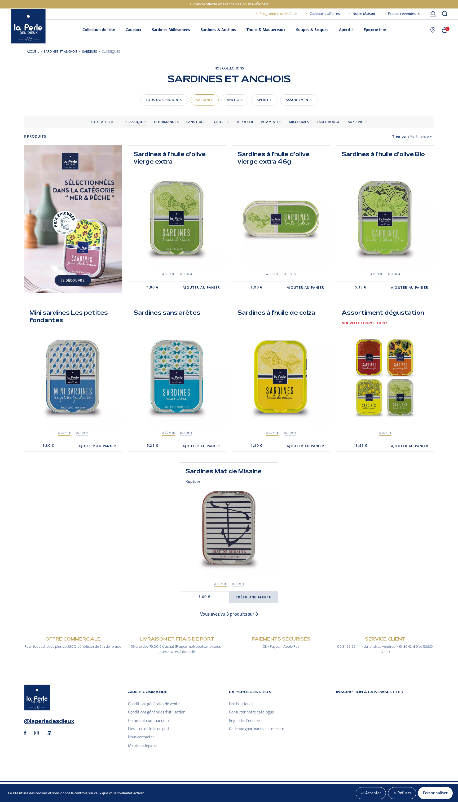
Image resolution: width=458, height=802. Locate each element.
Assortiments (299, 100)
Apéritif (346, 29)
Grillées (222, 122)
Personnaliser (435, 793)
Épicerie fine (375, 29)
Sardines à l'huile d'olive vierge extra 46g (273, 158)
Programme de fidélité (278, 13)
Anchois (235, 100)
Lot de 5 (290, 274)
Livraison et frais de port (149, 728)
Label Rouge (328, 122)
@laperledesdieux (49, 721)
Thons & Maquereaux (265, 29)
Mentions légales (142, 745)
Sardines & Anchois (218, 29)
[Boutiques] (432, 30)
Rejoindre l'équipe (244, 720)
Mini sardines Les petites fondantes (68, 316)
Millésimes (299, 122)
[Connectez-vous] (434, 13)
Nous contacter (141, 737)
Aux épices (358, 122)
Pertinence (420, 136)
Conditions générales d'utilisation (156, 712)
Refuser (404, 793)
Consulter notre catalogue (251, 712)
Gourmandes (166, 122)
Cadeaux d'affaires (325, 13)
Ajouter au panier (201, 287)
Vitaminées (271, 122)
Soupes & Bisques (312, 29)
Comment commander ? (149, 720)
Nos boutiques (241, 704)
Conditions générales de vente (154, 704)
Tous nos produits (164, 100)
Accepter (372, 793)
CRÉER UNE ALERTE (253, 597)
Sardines (204, 100)
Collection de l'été (98, 29)
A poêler (245, 122)
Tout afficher (104, 122)
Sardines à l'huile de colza (276, 313)
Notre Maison (364, 13)
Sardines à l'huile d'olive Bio (383, 154)
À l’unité (168, 274)
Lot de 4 (186, 274)
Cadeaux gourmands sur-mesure (256, 728)
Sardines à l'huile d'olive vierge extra (170, 158)
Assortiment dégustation (383, 313)
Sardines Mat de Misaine (224, 471)
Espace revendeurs (404, 13)
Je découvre (73, 280)
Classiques (136, 122)
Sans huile (196, 122)
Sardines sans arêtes (167, 313)
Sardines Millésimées (171, 29)
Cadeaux (133, 29)
